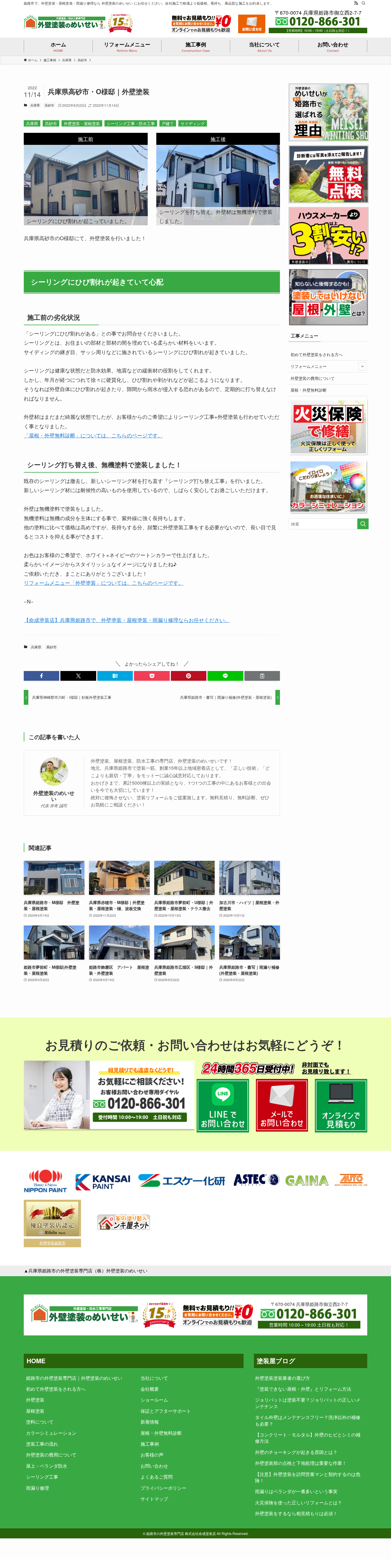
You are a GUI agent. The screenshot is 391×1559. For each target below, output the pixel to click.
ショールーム (154, 1399)
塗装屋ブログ (276, 1360)
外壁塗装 (35, 1399)
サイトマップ (154, 1498)
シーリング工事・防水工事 (131, 123)
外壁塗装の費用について (313, 378)
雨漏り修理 (37, 1488)
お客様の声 (152, 1454)
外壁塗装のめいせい (53, 796)
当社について (154, 1378)
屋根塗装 (35, 1411)
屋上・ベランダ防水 (46, 1466)
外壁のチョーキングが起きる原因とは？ (296, 1452)
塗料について (40, 1421)
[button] (41, 676)
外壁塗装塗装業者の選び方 (282, 1378)
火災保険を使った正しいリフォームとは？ (298, 1502)
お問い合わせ (154, 1466)
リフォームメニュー (309, 366)
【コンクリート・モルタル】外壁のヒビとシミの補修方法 (307, 1437)
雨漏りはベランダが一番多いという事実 (296, 1491)
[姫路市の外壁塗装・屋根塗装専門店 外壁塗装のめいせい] (65, 23)
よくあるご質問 (157, 1476)
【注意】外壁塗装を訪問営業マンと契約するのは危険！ (307, 1477)
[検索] (363, 3)
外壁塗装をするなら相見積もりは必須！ (296, 1513)
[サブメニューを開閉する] (362, 366)
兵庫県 (35, 105)
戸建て (168, 123)
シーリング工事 (42, 1476)
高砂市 (49, 105)
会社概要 (150, 1389)
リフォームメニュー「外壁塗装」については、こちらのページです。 (103, 582)
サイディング (193, 123)
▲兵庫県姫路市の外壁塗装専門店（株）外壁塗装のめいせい (85, 1270)
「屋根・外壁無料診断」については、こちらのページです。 (93, 435)
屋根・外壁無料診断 (309, 390)
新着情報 (150, 1421)
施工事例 (150, 1443)
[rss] (356, 3)
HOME (36, 1360)
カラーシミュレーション (51, 1433)
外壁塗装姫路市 (53, 1243)
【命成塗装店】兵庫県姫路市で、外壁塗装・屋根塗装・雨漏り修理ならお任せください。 (127, 619)
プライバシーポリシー (163, 1488)
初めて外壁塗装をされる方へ (317, 354)
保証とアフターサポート (166, 1411)
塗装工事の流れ (42, 1443)
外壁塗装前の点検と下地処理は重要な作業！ (301, 1463)
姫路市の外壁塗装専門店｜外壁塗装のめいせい (74, 1378)
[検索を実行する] (363, 523)
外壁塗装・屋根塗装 (82, 123)
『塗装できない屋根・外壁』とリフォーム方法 (303, 1389)
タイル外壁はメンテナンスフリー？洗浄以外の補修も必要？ (307, 1420)
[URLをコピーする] (262, 676)
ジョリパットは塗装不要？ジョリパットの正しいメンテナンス (307, 1402)
